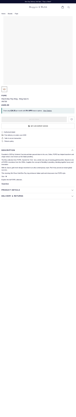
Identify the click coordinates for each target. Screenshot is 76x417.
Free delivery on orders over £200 (15, 135)
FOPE (13, 179)
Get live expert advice (39, 126)
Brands (10, 13)
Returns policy (9, 141)
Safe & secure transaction (12, 138)
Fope (16, 13)
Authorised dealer (9, 132)
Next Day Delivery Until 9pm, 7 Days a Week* (38, 1)
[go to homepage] (38, 7)
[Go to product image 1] (4, 89)
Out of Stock (34, 119)
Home (3, 13)
